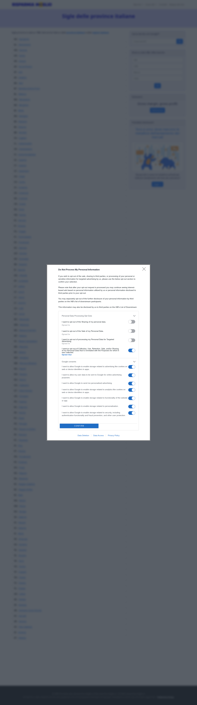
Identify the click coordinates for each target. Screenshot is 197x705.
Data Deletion (83, 435)
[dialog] (98, 353)
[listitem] (98, 315)
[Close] (144, 269)
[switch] (131, 322)
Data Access (98, 435)
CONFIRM (79, 426)
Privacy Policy (114, 435)
